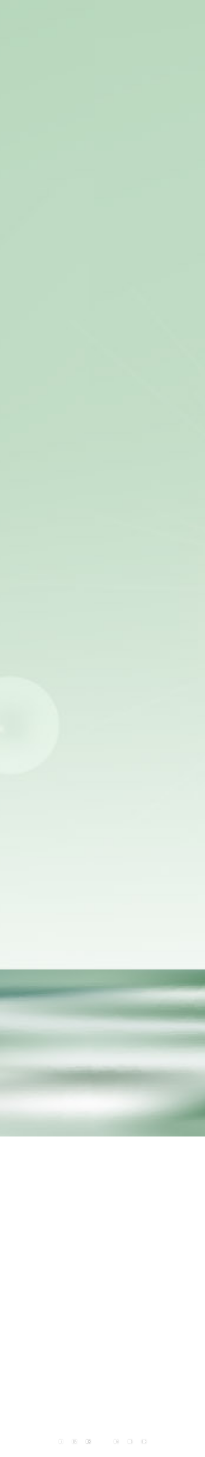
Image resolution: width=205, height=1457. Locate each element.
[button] (64, 1441)
